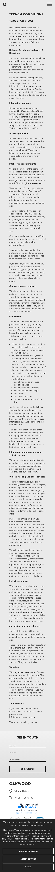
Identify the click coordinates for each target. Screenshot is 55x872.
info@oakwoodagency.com (22, 717)
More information (28, 851)
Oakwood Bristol (21, 791)
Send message (27, 769)
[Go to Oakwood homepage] (5, 4)
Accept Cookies (28, 859)
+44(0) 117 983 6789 (23, 797)
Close (28, 866)
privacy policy (35, 463)
